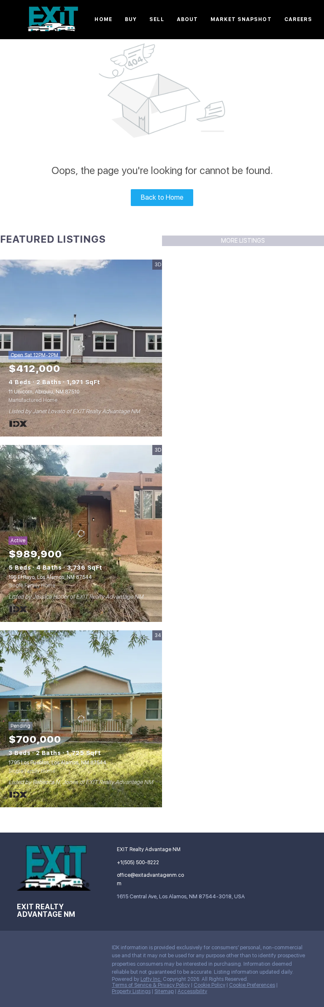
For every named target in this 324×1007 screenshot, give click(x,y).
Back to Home (162, 197)
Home (103, 19)
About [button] (187, 19)
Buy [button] (131, 19)
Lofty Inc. (151, 979)
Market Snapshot (241, 19)
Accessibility (192, 991)
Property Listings (131, 991)
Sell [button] (156, 19)
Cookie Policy (209, 985)
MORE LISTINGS (243, 240)
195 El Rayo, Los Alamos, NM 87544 (50, 577)
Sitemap (164, 991)
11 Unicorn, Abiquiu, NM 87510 (43, 392)
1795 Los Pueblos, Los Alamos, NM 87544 (57, 763)
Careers (298, 19)
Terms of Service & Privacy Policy (151, 985)
